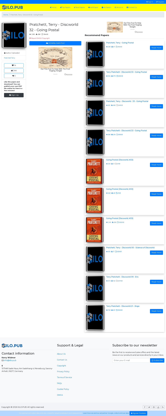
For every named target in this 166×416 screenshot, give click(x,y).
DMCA (60, 395)
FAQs (59, 383)
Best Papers (80, 7)
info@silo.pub (10, 360)
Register (161, 2)
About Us (119, 7)
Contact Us (133, 7)
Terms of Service (64, 377)
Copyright (61, 366)
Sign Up (15, 95)
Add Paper (94, 7)
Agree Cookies (139, 413)
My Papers (107, 7)
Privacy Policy (63, 371)
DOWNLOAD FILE (56, 43)
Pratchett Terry (9, 58)
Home (54, 7)
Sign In (150, 2)
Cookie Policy (63, 389)
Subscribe (158, 360)
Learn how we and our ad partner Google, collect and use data (106, 413)
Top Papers (66, 7)
